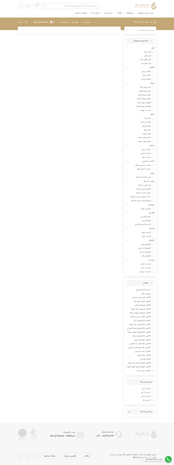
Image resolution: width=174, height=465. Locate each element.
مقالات (119, 13)
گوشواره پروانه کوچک (143, 106)
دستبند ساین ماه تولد (143, 193)
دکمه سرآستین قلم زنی (143, 224)
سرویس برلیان (146, 208)
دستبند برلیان (146, 149)
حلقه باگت (147, 118)
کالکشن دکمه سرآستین (143, 351)
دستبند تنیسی (146, 153)
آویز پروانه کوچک (145, 91)
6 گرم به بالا (147, 400)
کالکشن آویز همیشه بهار (142, 301)
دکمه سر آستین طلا (144, 169)
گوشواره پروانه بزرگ (144, 102)
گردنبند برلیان (146, 232)
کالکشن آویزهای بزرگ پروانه (141, 309)
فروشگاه (130, 13)
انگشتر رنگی (146, 75)
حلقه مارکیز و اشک (144, 137)
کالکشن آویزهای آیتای (143, 305)
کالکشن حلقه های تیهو (143, 340)
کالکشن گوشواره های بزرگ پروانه (139, 363)
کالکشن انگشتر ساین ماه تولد (140, 317)
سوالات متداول (81, 13)
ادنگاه (135, 457)
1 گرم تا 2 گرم (146, 389)
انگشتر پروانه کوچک (144, 98)
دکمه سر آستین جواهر (143, 165)
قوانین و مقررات (70, 456)
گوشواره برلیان (146, 244)
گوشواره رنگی (146, 256)
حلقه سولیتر (147, 134)
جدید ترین (86, 22)
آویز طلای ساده (145, 59)
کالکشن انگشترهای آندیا (142, 320)
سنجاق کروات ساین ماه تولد (141, 200)
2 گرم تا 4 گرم (146, 392)
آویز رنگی (147, 55)
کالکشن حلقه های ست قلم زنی (140, 343)
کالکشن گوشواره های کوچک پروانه (138, 367)
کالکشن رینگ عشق (144, 355)
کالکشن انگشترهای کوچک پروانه (139, 332)
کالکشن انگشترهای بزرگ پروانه (140, 324)
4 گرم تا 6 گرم (146, 396)
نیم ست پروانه (146, 110)
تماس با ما (95, 13)
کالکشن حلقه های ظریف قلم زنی (139, 347)
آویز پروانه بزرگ (145, 87)
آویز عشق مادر (146, 63)
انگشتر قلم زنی (146, 216)
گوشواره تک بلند (145, 252)
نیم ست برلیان (146, 264)
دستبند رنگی (146, 157)
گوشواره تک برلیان (144, 248)
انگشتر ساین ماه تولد (143, 189)
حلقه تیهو (147, 130)
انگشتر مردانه (146, 79)
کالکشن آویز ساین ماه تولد (141, 297)
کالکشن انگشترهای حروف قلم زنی (139, 328)
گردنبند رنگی (146, 236)
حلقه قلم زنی (146, 220)
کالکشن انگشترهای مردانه (141, 336)
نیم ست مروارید (145, 271)
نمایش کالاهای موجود (40, 22)
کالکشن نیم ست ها (144, 370)
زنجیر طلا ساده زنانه (141, 22)
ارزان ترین (75, 22)
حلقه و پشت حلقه (144, 141)
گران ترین (64, 22)
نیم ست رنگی (146, 268)
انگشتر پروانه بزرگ (144, 95)
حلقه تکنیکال (146, 126)
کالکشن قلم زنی (145, 359)
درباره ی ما (108, 13)
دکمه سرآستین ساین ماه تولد (140, 197)
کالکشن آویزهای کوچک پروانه (140, 313)
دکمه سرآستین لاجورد (143, 290)
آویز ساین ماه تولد (144, 185)
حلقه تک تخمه (146, 122)
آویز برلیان (147, 52)
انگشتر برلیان (146, 71)
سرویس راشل (146, 293)
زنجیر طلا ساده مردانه (143, 177)
